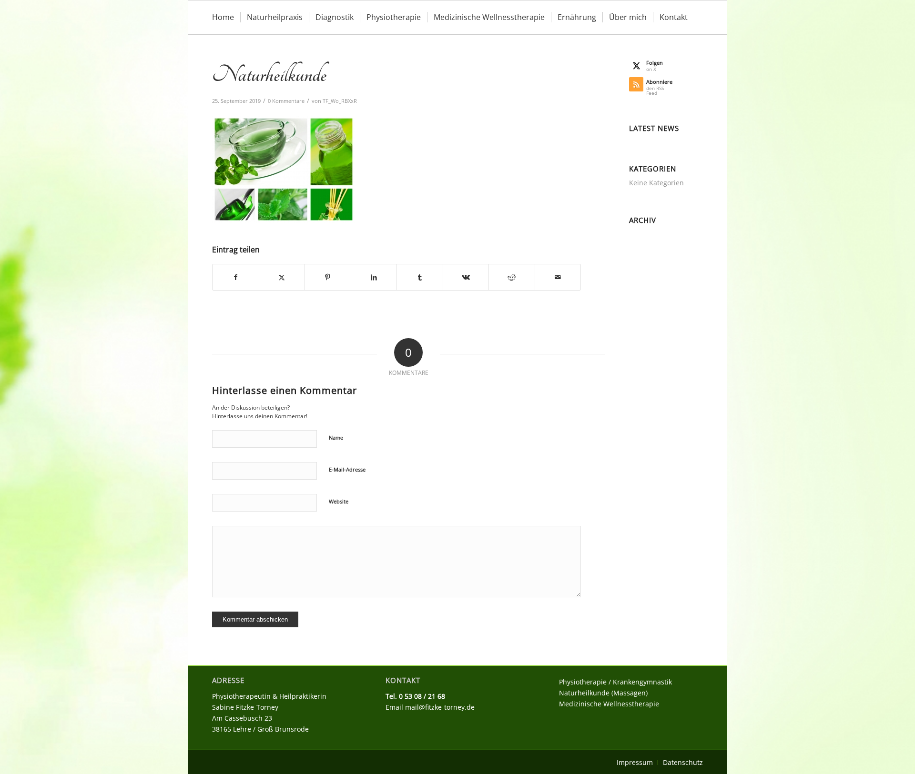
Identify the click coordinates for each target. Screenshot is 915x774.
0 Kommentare (286, 100)
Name (336, 437)
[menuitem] (223, 17)
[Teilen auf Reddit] (512, 277)
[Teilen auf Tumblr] (420, 277)
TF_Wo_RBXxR (340, 100)
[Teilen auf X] (282, 277)
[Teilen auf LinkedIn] (374, 277)
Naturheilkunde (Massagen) (603, 692)
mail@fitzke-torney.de (440, 707)
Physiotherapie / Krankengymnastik (615, 681)
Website (338, 501)
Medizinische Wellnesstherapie (609, 703)
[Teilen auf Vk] (466, 277)
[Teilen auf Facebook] (236, 277)
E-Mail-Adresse (347, 469)
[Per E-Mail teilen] (558, 277)
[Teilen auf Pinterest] (328, 277)
